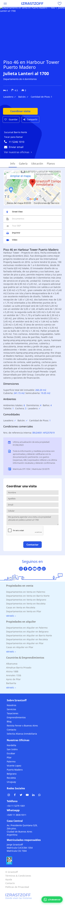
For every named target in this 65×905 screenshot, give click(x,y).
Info (12, 163)
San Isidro (12, 749)
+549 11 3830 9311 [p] (16, 814)
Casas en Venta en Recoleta (20, 607)
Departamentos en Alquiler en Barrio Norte (29, 635)
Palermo (11, 761)
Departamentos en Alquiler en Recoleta (27, 639)
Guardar (13, 119)
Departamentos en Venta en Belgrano (26, 599)
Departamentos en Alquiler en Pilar (25, 643)
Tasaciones (12, 713)
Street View (17, 211)
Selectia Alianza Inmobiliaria (22, 733)
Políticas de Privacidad (17, 886)
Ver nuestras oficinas (16, 152)
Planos (51, 163)
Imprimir (16, 232)
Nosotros (11, 705)
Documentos (18, 218)
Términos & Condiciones (18, 875)
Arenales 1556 (13, 675)
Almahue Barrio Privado (18, 667)
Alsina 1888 (12, 671)
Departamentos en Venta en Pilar (23, 611)
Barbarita (11, 683)
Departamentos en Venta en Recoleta (25, 603)
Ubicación (37, 163)
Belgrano (11, 773)
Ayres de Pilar (13, 679)
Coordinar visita (20, 111)
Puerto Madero (15, 769)
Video (14, 239)
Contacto (11, 729)
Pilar (9, 757)
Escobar (11, 753)
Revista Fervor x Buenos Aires (22, 725)
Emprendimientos (16, 717)
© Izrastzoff (11, 871)
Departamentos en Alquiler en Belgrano (27, 631)
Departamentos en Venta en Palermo (25, 591)
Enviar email (16, 147)
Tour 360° (16, 225)
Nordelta (11, 745)
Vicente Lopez (14, 765)
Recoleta (11, 777)
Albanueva (11, 663)
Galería (23, 163)
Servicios (11, 709)
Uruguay (11, 781)
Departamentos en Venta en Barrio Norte (28, 595)
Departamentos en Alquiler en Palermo (26, 627)
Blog (9, 721)
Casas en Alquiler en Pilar (19, 647)
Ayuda (8, 879)
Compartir (32, 119)
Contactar (32, 544)
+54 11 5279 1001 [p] (16, 805)
